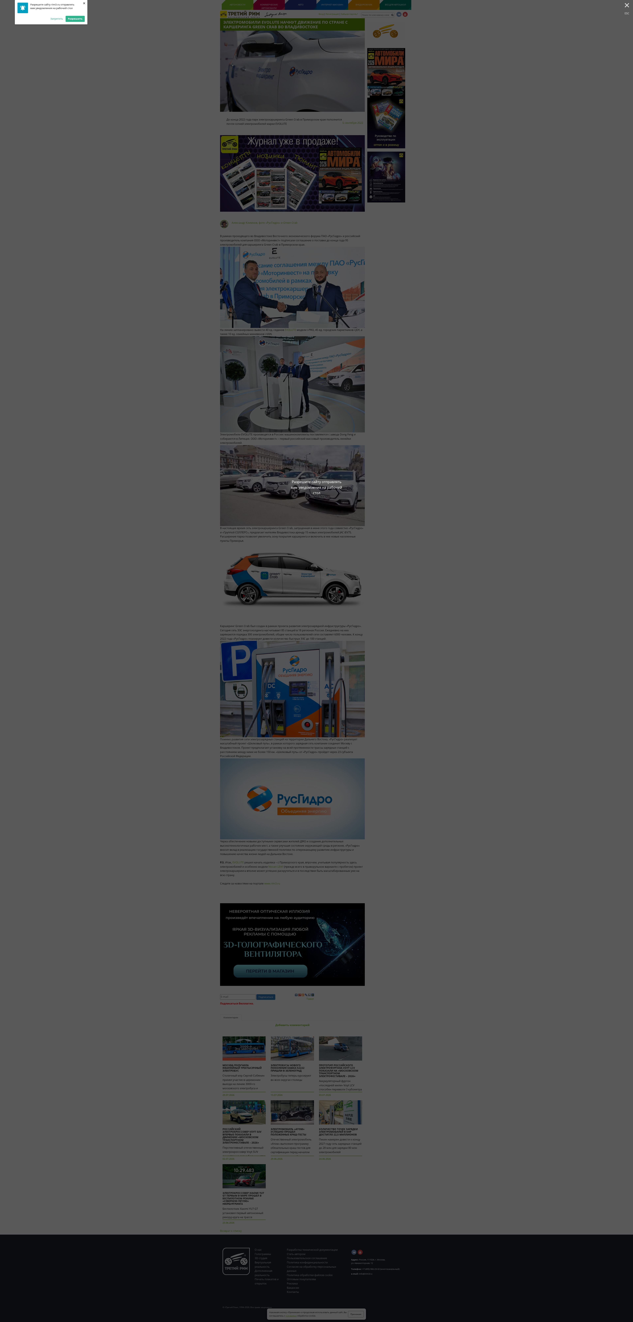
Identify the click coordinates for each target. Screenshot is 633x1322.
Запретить (56, 18)
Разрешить (75, 18)
